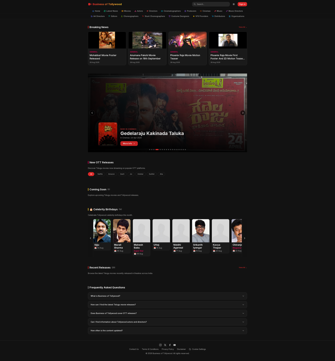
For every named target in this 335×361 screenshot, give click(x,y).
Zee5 (122, 174)
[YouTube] (174, 345)
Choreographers (131, 16)
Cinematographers (172, 11)
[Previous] (90, 238)
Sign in (242, 4)
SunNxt (151, 174)
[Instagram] (160, 345)
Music (219, 11)
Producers (191, 11)
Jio (131, 174)
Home (97, 11)
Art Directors (99, 16)
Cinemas (207, 11)
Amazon (111, 174)
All (91, 174)
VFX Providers (202, 16)
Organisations (237, 16)
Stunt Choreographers (155, 16)
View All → (243, 27)
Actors (140, 11)
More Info (127, 143)
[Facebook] (170, 345)
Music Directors (236, 11)
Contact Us (134, 349)
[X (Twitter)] (165, 345)
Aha (161, 174)
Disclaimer (181, 349)
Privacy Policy (168, 349)
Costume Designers (180, 16)
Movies (127, 11)
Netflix (100, 174)
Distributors (219, 16)
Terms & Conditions (150, 349)
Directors (153, 11)
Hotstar (140, 174)
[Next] (244, 238)
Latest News (112, 11)
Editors (114, 16)
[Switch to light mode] (233, 4)
